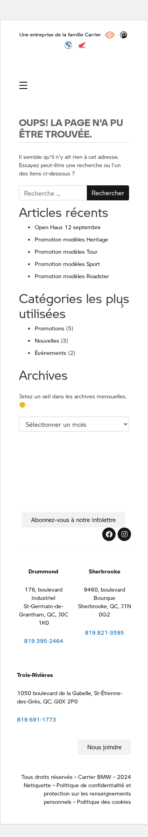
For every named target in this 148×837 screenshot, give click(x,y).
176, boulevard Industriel (43, 593)
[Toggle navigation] (23, 84)
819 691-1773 (36, 719)
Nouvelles (47, 340)
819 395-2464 (43, 641)
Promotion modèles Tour (66, 251)
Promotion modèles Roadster (72, 276)
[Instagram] (124, 534)
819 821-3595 (104, 632)
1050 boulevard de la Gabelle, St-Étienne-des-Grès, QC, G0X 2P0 (69, 697)
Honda (82, 45)
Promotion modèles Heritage (71, 239)
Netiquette (37, 785)
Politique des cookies (104, 801)
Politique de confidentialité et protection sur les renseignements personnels (87, 793)
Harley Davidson (110, 35)
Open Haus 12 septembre (68, 227)
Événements (50, 352)
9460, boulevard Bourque (104, 593)
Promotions (49, 328)
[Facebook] (109, 534)
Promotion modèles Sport (67, 264)
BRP (123, 35)
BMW (68, 45)
